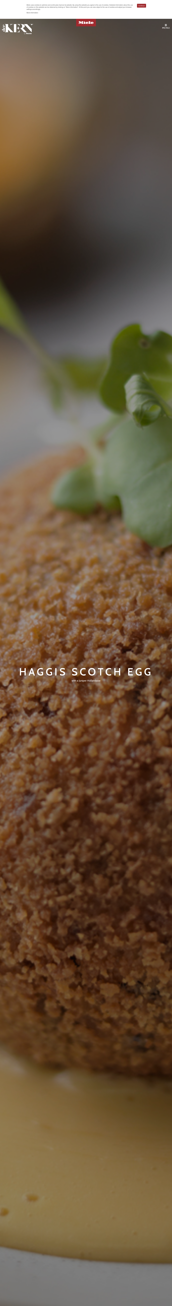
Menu (166, 27)
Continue (141, 6)
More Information (32, 12)
